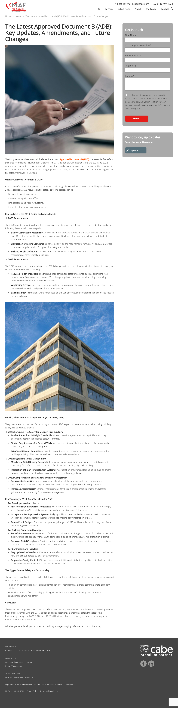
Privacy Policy (32, 691)
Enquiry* (129, 76)
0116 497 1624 (14, 673)
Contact (165, 8)
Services (109, 8)
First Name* (131, 35)
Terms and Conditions (49, 691)
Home (8, 16)
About (138, 8)
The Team (151, 8)
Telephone (130, 65)
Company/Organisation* (138, 45)
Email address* (133, 55)
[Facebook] (143, 663)
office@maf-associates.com (21, 677)
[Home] (15, 6)
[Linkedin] (151, 663)
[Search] (172, 8)
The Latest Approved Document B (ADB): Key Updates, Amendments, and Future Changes (67, 16)
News (124, 8)
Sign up (134, 150)
